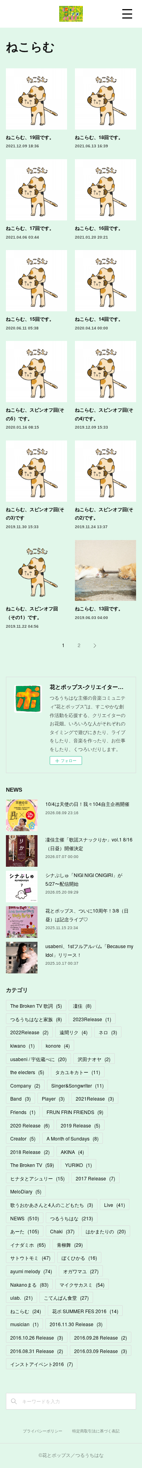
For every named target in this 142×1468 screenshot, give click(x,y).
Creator (23, 1138)
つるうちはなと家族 (36, 1019)
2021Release (95, 1098)
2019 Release (80, 1125)
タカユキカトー (77, 1072)
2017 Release (95, 1178)
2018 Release (30, 1151)
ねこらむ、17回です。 (30, 227)
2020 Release (30, 1125)
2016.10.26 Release (36, 1337)
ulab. (21, 1297)
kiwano (22, 1045)
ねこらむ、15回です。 (30, 318)
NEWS (24, 1218)
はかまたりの (106, 1231)
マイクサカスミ (82, 1284)
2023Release (92, 1019)
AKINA (72, 1151)
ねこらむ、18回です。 (99, 137)
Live (114, 1204)
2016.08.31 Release (36, 1351)
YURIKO (78, 1164)
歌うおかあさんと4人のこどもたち (51, 1204)
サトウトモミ (30, 1257)
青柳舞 (70, 1244)
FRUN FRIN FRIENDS (75, 1112)
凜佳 (82, 1005)
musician (24, 1324)
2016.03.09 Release (100, 1351)
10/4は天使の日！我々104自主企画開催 (87, 803)
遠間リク (74, 1032)
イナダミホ (28, 1244)
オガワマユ (81, 1271)
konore (58, 1045)
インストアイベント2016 (41, 1364)
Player (53, 1098)
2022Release (29, 1032)
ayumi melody (31, 1271)
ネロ (108, 1032)
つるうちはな (71, 1218)
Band (20, 1098)
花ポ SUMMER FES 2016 (85, 1311)
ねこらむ (25, 1311)
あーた (24, 1231)
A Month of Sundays (73, 1138)
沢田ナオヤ (94, 1059)
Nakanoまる (29, 1284)
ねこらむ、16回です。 (99, 227)
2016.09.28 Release (100, 1337)
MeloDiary (25, 1191)
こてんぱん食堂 (66, 1297)
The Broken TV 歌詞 (36, 1005)
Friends (23, 1112)
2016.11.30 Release (76, 1324)
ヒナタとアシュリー (37, 1178)
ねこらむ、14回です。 (99, 318)
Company (25, 1085)
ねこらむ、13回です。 (99, 608)
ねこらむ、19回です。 (30, 137)
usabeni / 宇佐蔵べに (38, 1059)
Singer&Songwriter (77, 1085)
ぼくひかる (79, 1257)
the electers (27, 1072)
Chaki (62, 1231)
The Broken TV (32, 1164)
